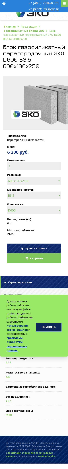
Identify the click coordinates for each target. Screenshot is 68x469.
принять (49, 327)
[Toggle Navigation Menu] (64, 3)
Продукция (29, 26)
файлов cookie (47, 456)
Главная (10, 26)
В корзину (35, 258)
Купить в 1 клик (35, 248)
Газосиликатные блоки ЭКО (24, 30)
